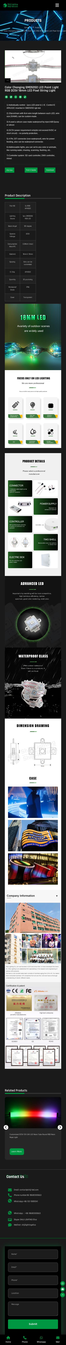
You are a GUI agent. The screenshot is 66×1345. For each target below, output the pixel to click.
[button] (9, 170)
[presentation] (6, 1127)
